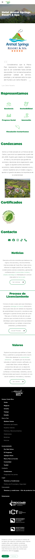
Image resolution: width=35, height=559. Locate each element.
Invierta (6, 408)
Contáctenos (8, 471)
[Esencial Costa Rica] (8, 2)
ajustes (16, 550)
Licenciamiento (7, 446)
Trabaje (6, 412)
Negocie (6, 405)
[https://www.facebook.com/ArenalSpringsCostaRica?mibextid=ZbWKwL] (13, 240)
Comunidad (7, 462)
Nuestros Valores (9, 427)
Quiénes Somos (9, 421)
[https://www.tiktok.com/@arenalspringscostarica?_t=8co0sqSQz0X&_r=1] (21, 240)
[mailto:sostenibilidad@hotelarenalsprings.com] (9, 240)
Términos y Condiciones (11, 481)
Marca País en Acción (11, 458)
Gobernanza (8, 434)
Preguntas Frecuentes (11, 474)
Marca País (5, 418)
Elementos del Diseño (11, 424)
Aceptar (5, 556)
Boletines (7, 437)
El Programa (8, 452)
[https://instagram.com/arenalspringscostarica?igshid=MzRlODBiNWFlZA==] (18, 240)
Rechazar (13, 556)
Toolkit (6, 465)
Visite (6, 402)
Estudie (6, 415)
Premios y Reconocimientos (13, 431)
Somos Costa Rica (8, 399)
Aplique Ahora (8, 455)
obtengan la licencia (17, 306)
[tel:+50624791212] (25, 240)
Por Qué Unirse (9, 449)
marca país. (21, 277)
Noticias (6, 440)
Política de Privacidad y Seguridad (15, 484)
